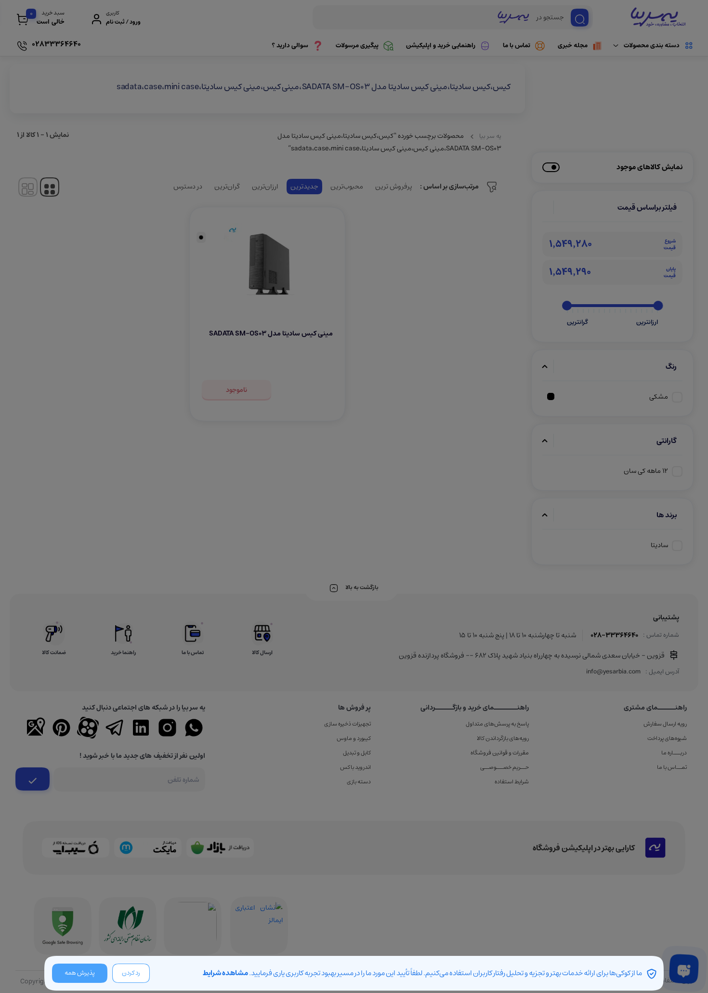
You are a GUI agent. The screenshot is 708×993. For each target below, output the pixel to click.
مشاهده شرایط (225, 973)
